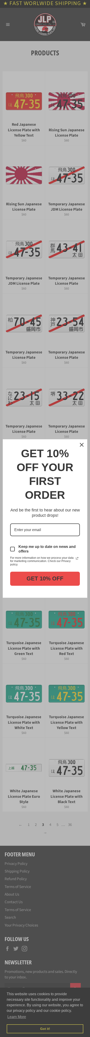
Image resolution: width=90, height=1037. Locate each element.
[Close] (81, 444)
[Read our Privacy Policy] (77, 558)
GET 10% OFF (45, 578)
